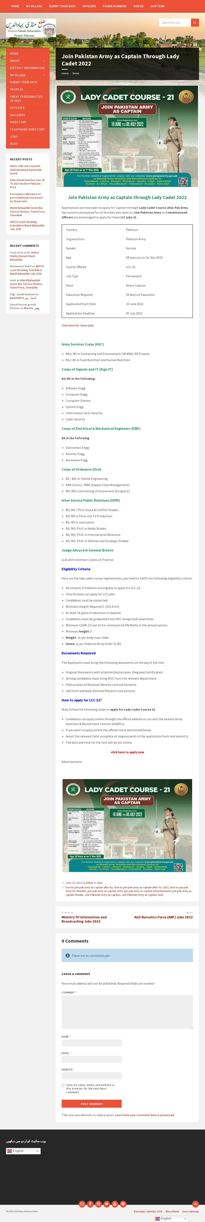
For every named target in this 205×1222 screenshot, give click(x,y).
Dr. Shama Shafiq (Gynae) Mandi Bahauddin (24, 256)
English (18, 1151)
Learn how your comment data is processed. (145, 1115)
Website (67, 1069)
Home (65, 73)
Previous (67, 912)
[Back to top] (195, 1204)
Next (189, 912)
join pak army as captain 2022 (105, 891)
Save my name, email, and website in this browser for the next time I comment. (90, 1088)
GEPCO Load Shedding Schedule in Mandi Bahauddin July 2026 (27, 225)
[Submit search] (195, 23)
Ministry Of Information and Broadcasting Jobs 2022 (84, 919)
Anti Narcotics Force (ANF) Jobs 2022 (163, 917)
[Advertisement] (152, 1167)
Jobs (99, 883)
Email (66, 1053)
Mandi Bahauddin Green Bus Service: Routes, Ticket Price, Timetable (27, 211)
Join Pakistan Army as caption (102, 895)
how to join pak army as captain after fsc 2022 (141, 887)
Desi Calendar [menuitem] (191, 1211)
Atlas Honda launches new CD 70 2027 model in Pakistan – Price (27, 183)
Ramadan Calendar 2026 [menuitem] (148, 1211)
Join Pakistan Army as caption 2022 (142, 895)
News (76, 73)
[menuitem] (15, 6)
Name (66, 1036)
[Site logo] (31, 36)
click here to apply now (127, 752)
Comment (69, 992)
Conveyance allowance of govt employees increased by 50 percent (26, 197)
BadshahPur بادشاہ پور (23, 298)
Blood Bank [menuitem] (172, 1211)
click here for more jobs (78, 325)
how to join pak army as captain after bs (89, 887)
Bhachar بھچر (31, 308)
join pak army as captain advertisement (147, 891)
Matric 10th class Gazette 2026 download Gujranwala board (26, 169)
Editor (89, 883)
